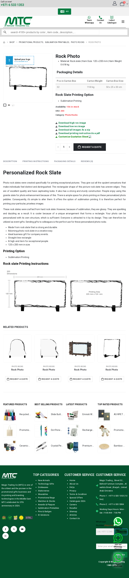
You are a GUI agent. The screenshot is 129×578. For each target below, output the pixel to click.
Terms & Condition (78, 494)
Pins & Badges (44, 511)
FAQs (72, 487)
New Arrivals (44, 480)
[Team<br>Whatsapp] (89, 17)
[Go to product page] (17, 348)
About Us (74, 484)
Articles (73, 515)
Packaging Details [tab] (64, 161)
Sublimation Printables (48, 508)
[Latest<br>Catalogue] (111, 17)
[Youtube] (22, 529)
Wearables (43, 494)
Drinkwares (43, 487)
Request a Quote (91, 147)
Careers (73, 504)
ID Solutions (43, 515)
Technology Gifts (46, 484)
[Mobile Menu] (123, 21)
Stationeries (43, 491)
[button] (7, 78)
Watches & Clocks (46, 501)
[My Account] (114, 3)
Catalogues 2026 (77, 501)
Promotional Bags (46, 497)
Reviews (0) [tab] (87, 161)
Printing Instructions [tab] (35, 161)
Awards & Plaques (46, 504)
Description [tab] (10, 161)
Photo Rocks (71, 115)
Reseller (73, 508)
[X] (14, 529)
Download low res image (72, 126)
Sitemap (73, 511)
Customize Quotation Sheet (73, 136)
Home (72, 480)
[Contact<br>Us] (100, 17)
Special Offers (76, 497)
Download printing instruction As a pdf (79, 133)
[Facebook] (5, 529)
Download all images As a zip (74, 130)
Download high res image (72, 123)
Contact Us (75, 518)
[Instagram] (5, 536)
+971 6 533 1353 (12, 5)
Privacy (73, 491)
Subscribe (122, 531)
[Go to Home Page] (4, 42)
